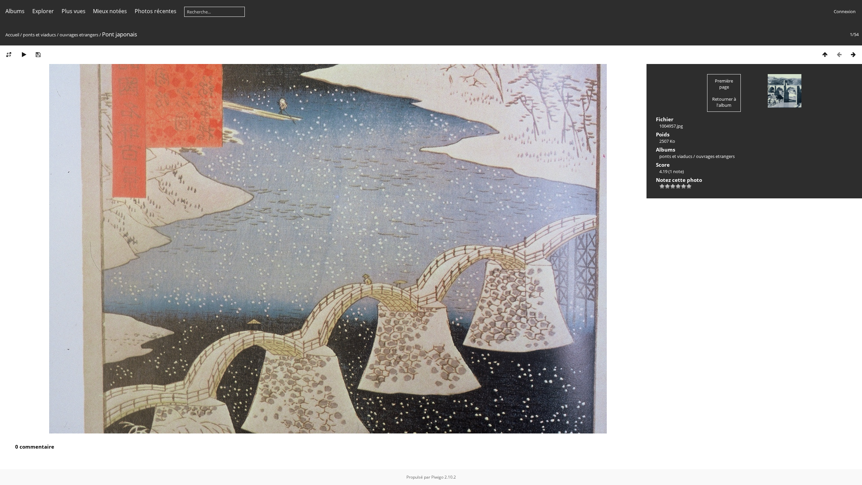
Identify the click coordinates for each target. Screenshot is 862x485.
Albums (15, 11)
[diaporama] (24, 54)
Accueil (12, 35)
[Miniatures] (825, 54)
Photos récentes (155, 11)
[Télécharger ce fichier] (38, 54)
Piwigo (437, 477)
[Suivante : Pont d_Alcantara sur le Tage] (853, 54)
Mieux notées (110, 11)
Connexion (845, 11)
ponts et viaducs (39, 35)
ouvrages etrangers (79, 35)
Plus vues (74, 11)
